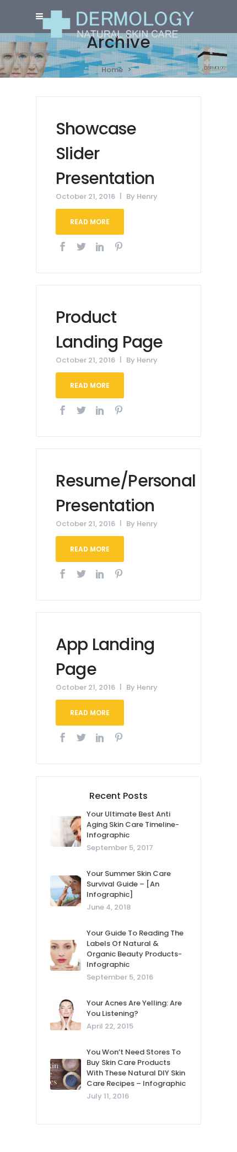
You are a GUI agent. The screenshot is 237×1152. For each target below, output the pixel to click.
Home (112, 69)
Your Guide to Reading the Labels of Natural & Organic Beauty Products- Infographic (135, 949)
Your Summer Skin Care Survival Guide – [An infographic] (129, 884)
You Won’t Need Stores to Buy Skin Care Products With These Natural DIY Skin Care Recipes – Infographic (136, 1068)
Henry (147, 196)
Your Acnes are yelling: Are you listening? (134, 1008)
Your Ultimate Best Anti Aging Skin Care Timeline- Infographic (133, 824)
